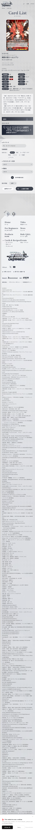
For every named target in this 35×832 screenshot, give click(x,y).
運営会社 (4, 282)
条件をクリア (7, 189)
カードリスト (9, 242)
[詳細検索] (4, 149)
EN (28, 4)
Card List (9, 8)
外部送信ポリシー (27, 282)
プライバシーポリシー (15, 282)
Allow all (7, 827)
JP (24, 4)
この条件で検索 (25, 189)
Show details (29, 827)
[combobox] (17, 164)
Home (3, 8)
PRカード (8, 244)
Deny (19, 827)
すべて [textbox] (5, 164)
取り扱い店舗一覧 (20, 271)
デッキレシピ (9, 246)
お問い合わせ (7, 271)
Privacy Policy (8, 823)
